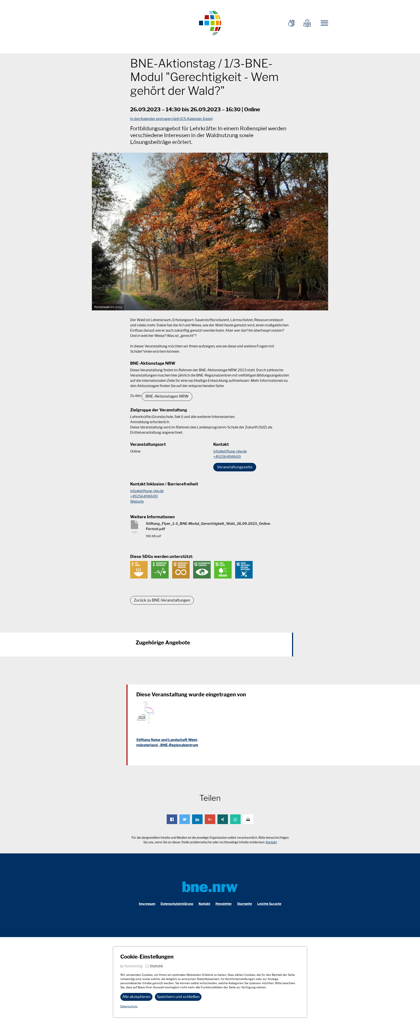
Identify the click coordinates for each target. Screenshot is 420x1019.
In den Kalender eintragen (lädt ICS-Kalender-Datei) (171, 119)
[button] (172, 819)
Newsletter (223, 904)
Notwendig (133, 966)
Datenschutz (128, 1006)
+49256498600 (227, 457)
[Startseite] (210, 22)
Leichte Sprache (269, 904)
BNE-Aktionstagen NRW (167, 396)
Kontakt (271, 842)
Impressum (147, 904)
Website (137, 501)
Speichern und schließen (178, 996)
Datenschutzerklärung (177, 904)
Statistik (156, 966)
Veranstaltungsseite (234, 467)
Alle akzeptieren (136, 996)
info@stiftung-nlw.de (230, 451)
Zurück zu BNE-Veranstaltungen (162, 600)
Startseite (244, 904)
